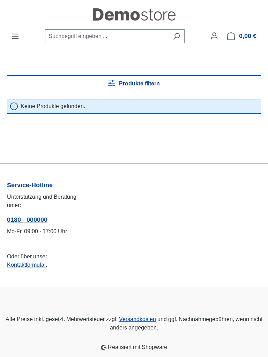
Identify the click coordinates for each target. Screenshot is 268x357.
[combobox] (107, 36)
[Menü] (15, 36)
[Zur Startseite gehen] (134, 14)
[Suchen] (176, 36)
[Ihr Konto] (214, 36)
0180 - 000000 (27, 219)
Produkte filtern (139, 83)
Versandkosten (137, 319)
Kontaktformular (26, 265)
